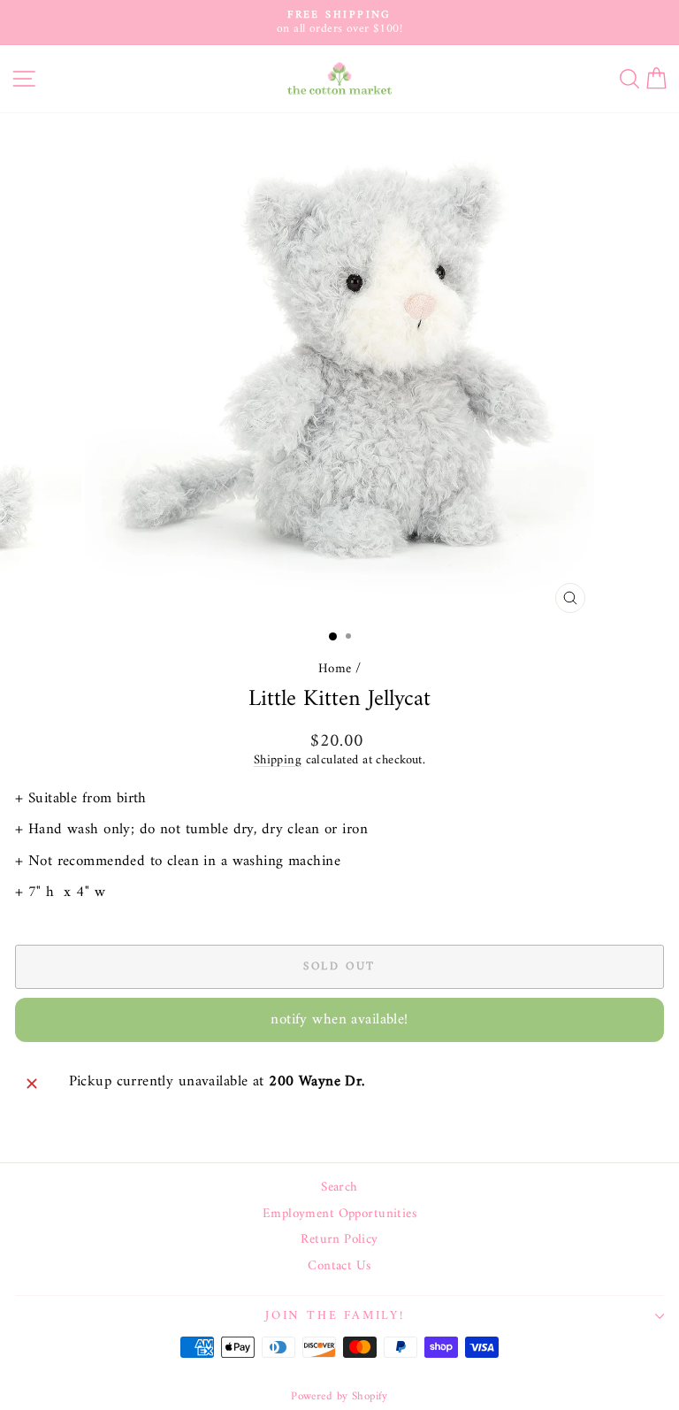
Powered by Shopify (339, 1396)
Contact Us (339, 1266)
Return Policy (339, 1240)
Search (339, 1187)
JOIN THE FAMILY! (335, 1316)
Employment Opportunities (339, 1214)
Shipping (277, 760)
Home (335, 669)
